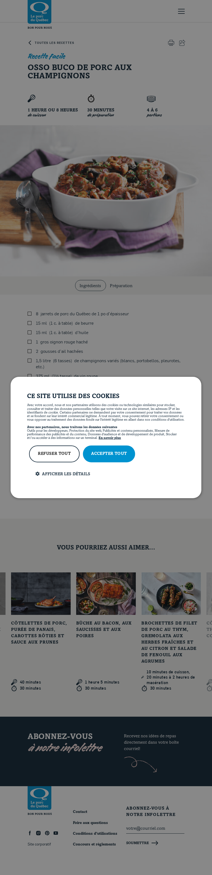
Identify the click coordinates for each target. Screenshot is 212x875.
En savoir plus (110, 438)
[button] (110, 474)
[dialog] (105, 437)
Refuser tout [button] (54, 454)
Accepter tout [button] (109, 454)
